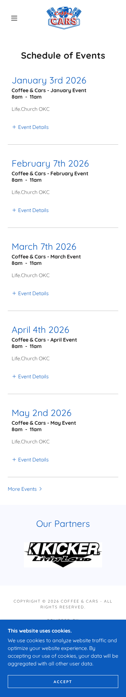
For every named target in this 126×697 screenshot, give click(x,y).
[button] (14, 18)
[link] (64, 18)
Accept (63, 681)
